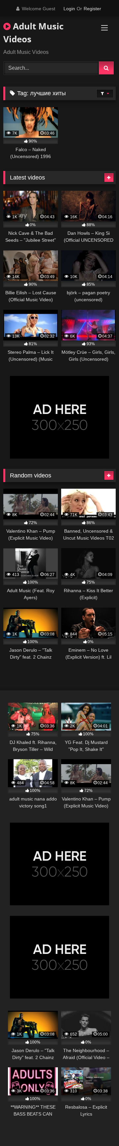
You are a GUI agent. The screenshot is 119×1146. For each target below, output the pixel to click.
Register (92, 8)
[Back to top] (98, 1126)
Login (69, 8)
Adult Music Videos (33, 32)
